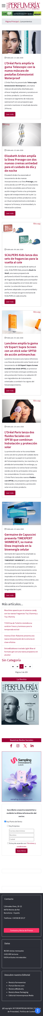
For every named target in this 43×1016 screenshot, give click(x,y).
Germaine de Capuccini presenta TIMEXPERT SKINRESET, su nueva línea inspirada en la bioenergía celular (20, 542)
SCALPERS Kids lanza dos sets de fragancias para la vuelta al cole (21, 258)
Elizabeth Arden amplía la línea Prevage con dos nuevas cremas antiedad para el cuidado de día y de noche (21, 163)
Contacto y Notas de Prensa (21, 930)
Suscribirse (21, 851)
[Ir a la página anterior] (17, 666)
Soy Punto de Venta (14, 821)
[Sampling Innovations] (21, 776)
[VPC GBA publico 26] (21, 13)
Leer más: (10, 114)
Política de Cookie (27, 1011)
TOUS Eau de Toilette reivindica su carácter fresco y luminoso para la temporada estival (18, 626)
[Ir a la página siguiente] (25, 666)
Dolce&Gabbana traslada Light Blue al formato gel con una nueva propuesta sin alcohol (21, 651)
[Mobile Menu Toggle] (3, 5)
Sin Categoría (11, 660)
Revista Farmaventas (17, 982)
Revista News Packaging (18, 992)
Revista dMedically (16, 989)
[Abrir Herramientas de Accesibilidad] (38, 1011)
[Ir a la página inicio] (13, 666)
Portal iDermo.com (16, 985)
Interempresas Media (24, 995)
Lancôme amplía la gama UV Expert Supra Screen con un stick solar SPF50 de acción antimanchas (21, 348)
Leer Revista (20, 708)
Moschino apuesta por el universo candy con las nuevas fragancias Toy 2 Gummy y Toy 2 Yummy (21, 613)
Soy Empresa (14, 826)
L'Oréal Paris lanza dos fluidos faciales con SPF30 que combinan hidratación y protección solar (21, 439)
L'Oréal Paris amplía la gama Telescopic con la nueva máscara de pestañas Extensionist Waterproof (20, 70)
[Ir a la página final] (30, 666)
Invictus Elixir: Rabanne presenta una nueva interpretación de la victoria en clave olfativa (19, 638)
